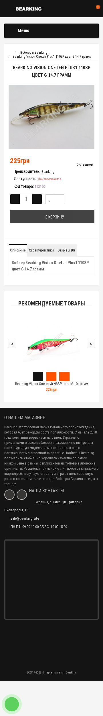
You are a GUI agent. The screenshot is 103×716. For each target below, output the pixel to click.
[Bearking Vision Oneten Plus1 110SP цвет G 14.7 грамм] (51, 117)
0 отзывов (85, 164)
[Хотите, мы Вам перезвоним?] (12, 704)
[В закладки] (49, 199)
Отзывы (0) (66, 250)
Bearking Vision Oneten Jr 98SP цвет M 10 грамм (51, 384)
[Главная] (9, 52)
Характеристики (41, 250)
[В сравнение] (59, 199)
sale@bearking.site (25, 518)
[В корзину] (38, 376)
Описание (17, 250)
